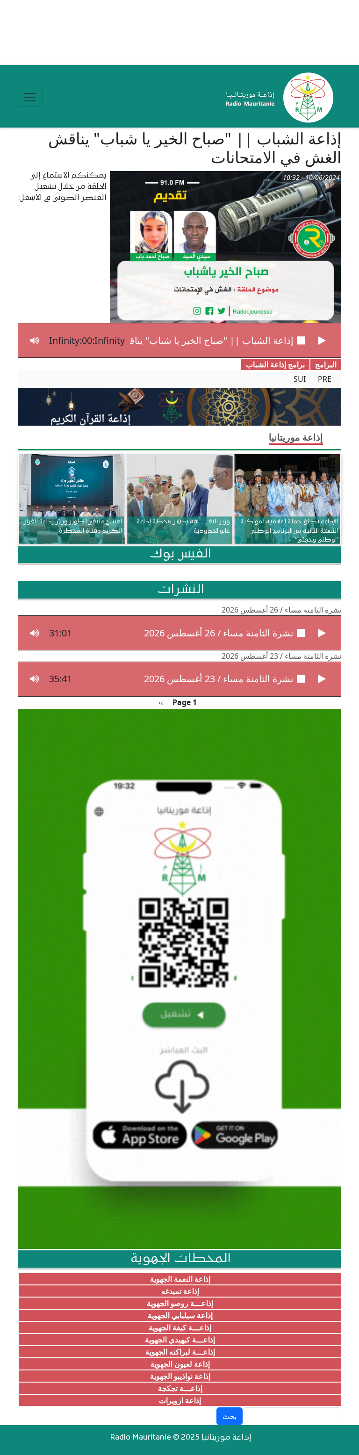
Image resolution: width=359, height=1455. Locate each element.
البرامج (326, 364)
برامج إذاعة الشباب (275, 364)
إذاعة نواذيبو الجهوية (180, 1376)
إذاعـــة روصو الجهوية (180, 1303)
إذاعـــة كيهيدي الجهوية (180, 1339)
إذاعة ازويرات (180, 1400)
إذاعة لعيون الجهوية (180, 1364)
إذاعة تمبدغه (180, 1291)
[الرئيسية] (277, 97)
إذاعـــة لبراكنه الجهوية (180, 1352)
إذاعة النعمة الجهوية (180, 1279)
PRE (324, 379)
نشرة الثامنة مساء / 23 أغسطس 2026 (281, 656)
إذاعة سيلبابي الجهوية (180, 1315)
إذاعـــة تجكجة (180, 1388)
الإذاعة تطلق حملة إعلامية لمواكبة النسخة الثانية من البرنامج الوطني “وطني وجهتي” (289, 530)
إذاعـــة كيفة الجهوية (180, 1327)
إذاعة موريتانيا (296, 437)
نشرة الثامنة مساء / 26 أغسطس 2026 (281, 610)
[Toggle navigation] (30, 97)
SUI (300, 379)
